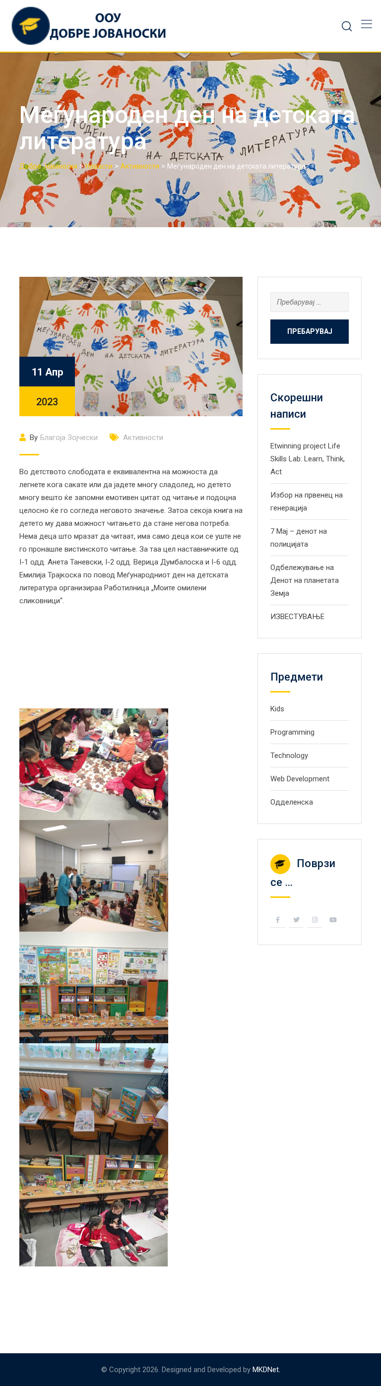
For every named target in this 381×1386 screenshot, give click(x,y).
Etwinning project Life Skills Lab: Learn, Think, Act (307, 458)
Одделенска (291, 802)
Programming (292, 732)
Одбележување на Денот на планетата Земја (304, 580)
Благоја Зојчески (69, 437)
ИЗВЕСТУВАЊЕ (297, 616)
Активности (143, 437)
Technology (289, 755)
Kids (277, 708)
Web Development (299, 778)
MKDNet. (266, 1369)
